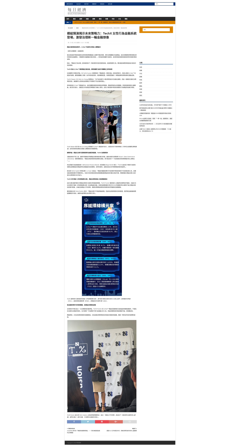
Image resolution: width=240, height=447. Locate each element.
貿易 (100, 19)
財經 (87, 19)
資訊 (74, 19)
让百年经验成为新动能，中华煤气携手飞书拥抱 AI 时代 (155, 105)
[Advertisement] (156, 47)
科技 (113, 19)
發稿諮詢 (102, 4)
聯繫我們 (94, 4)
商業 (106, 19)
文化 (119, 19)
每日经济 (78, 4)
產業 (93, 19)
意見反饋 (110, 4)
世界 (140, 67)
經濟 (81, 19)
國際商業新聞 (70, 4)
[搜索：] (164, 4)
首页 (68, 19)
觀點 (126, 19)
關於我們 (86, 4)
